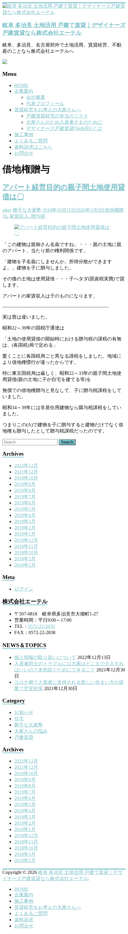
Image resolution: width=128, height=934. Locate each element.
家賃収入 (19, 216)
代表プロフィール (45, 103)
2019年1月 (25, 533)
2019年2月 (25, 527)
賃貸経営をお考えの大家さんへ (47, 109)
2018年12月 (26, 540)
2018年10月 (26, 552)
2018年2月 (25, 565)
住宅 (19, 718)
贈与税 (38, 216)
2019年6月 (25, 502)
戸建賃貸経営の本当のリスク (57, 115)
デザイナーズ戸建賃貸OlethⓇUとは (64, 128)
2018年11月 (26, 546)
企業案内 (23, 91)
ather (7, 210)
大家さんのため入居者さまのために (64, 122)
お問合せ (23, 153)
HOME (21, 85)
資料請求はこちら (33, 146)
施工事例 (23, 134)
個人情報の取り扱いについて (45, 657)
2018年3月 (25, 558)
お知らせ (23, 712)
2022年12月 (26, 465)
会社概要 (35, 97)
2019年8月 (25, 490)
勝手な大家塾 (27, 210)
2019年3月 (25, 521)
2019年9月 (25, 484)
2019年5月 (25, 509)
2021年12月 (26, 471)
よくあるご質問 (31, 140)
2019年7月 (25, 496)
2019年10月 (26, 477)
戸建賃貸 (23, 737)
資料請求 (23, 919)
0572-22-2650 (41, 626)
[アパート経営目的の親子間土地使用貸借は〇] (64, 233)
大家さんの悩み (31, 731)
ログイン (23, 588)
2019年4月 (25, 515)
